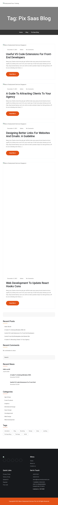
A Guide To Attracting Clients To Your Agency (16, 339)
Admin (21, 49)
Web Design (7, 416)
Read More (12, 74)
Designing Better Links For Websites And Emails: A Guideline (28, 134)
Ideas (37, 431)
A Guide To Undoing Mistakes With (20, 375)
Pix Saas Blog (8, 434)
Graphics (6, 403)
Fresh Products (8, 400)
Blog (15, 431)
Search (49, 314)
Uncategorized (8, 413)
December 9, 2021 (12, 49)
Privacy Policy (6, 474)
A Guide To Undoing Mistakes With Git (14, 330)
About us (32, 463)
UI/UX (25, 434)
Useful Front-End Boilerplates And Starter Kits (17, 336)
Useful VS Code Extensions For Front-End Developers (19, 333)
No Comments (30, 49)
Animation (7, 431)
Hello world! (7, 326)
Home (31, 461)
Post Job (5, 485)
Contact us (33, 466)
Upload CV (5, 479)
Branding (22, 431)
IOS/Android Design (9, 407)
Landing (45, 431)
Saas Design (7, 410)
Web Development (9, 419)
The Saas (17, 434)
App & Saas (7, 397)
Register (5, 482)
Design (30, 431)
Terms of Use (6, 477)
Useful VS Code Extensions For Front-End (22, 382)
